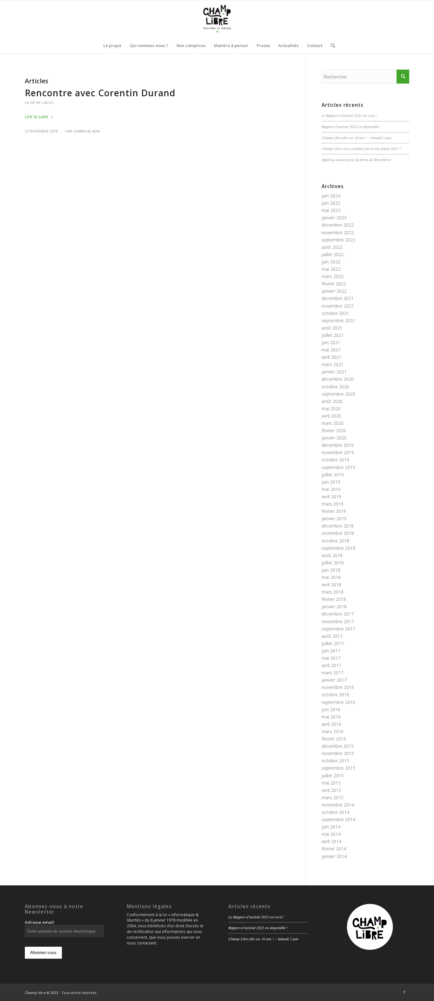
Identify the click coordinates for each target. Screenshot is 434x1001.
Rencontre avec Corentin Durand (100, 93)
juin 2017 (331, 651)
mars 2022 (332, 276)
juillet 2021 (333, 335)
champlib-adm (86, 131)
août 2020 (332, 401)
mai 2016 (331, 717)
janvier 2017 (334, 680)
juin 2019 (331, 482)
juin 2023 (331, 203)
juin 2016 (331, 709)
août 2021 (332, 328)
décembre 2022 (338, 225)
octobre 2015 (335, 761)
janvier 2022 (334, 291)
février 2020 (334, 430)
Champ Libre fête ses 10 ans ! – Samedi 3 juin (356, 137)
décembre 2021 (338, 298)
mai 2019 (331, 489)
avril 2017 (331, 665)
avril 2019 (331, 497)
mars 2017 (332, 673)
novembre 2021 (338, 306)
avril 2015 (331, 790)
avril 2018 (331, 585)
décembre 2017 (338, 614)
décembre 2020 (338, 379)
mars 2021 (332, 364)
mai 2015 (331, 783)
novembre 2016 (338, 687)
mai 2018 (331, 577)
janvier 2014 (334, 856)
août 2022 (332, 247)
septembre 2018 (338, 548)
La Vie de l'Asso (39, 102)
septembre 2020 (338, 394)
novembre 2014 (338, 805)
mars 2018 (332, 592)
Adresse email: (40, 922)
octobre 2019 (335, 460)
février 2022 (334, 284)
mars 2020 (332, 423)
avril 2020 (331, 416)
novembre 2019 (338, 452)
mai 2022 (331, 269)
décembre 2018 (338, 526)
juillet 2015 (333, 776)
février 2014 (334, 849)
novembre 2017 (338, 621)
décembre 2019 (338, 445)
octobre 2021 (335, 313)
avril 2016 (331, 724)
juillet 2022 (333, 254)
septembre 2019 (338, 467)
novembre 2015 (338, 753)
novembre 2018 (338, 533)
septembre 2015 (338, 768)
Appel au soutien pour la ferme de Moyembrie (356, 159)
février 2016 (334, 739)
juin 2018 (331, 570)
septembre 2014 (338, 819)
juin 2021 (331, 342)
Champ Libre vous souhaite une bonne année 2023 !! (362, 148)
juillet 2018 (333, 563)
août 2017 (332, 636)
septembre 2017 (338, 629)
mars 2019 (332, 504)
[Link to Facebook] (404, 992)
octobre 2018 (335, 541)
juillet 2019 (333, 475)
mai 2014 (331, 834)
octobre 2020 (335, 387)
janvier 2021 (334, 372)
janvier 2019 (334, 518)
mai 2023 (331, 210)
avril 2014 (331, 841)
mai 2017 (331, 658)
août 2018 (332, 555)
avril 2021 (331, 357)
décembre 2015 (338, 746)
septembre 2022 (338, 240)
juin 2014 (331, 827)
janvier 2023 (334, 217)
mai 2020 (331, 408)
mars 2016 (332, 731)
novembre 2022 (338, 232)
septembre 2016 (338, 702)
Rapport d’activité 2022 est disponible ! (351, 126)
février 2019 (334, 511)
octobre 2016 (335, 694)
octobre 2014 (335, 812)
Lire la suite (36, 116)
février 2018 (334, 599)
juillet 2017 (333, 643)
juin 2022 (331, 262)
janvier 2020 (334, 438)
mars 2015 (332, 797)
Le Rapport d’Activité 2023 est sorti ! (349, 115)
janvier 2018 (334, 606)
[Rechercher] (331, 45)
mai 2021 (331, 350)
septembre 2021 (338, 320)
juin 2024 (331, 196)
